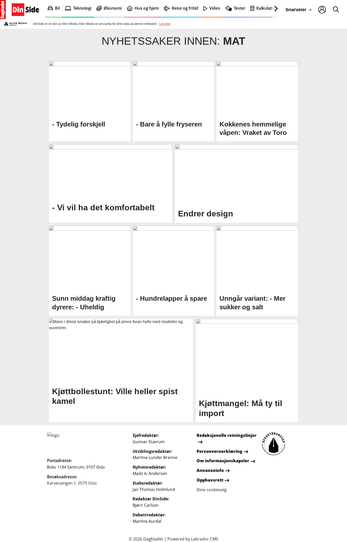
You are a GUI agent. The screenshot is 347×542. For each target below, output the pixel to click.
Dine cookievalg (212, 489)
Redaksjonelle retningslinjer (227, 435)
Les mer (164, 24)
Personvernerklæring (219, 451)
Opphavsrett (210, 480)
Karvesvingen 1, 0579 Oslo (72, 483)
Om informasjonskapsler (223, 461)
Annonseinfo (210, 470)
